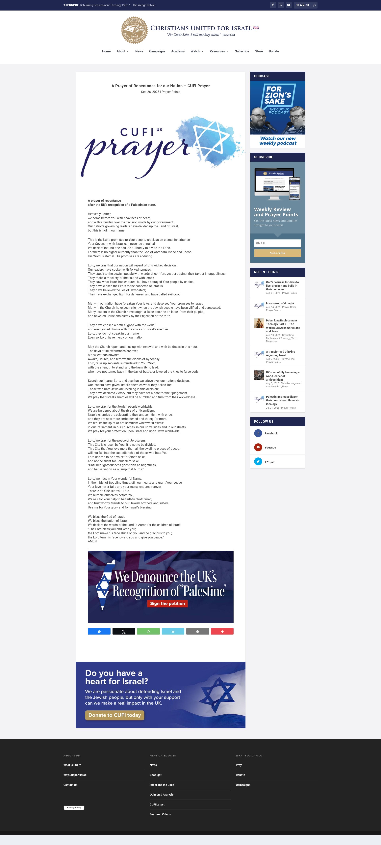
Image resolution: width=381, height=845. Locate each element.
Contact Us (70, 784)
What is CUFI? (72, 765)
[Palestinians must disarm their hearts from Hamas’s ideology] (259, 399)
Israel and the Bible (162, 784)
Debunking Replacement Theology (280, 337)
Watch (195, 51)
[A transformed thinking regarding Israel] (259, 354)
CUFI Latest (157, 804)
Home (106, 51)
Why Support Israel (75, 775)
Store (259, 51)
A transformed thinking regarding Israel (280, 353)
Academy (178, 51)
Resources (217, 51)
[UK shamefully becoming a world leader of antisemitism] (259, 375)
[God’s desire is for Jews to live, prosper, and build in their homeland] (259, 285)
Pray (239, 765)
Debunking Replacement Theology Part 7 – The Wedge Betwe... (118, 5)
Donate (274, 51)
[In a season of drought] (259, 306)
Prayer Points (171, 92)
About (121, 51)
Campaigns (157, 51)
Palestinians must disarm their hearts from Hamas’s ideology (282, 400)
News (139, 51)
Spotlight (156, 775)
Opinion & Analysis (161, 794)
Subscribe (242, 51)
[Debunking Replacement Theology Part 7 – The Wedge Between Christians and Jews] (259, 323)
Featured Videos (160, 814)
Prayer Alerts (289, 307)
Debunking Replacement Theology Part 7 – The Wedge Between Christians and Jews (283, 326)
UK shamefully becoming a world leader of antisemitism (283, 376)
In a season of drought (280, 303)
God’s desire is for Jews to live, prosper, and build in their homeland (282, 286)
